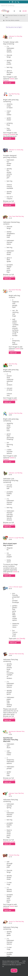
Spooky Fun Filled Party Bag (16, 921)
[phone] (18, 2)
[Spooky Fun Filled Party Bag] (5, 922)
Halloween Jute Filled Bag (15, 473)
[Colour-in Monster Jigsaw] (5, 588)
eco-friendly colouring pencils (17, 639)
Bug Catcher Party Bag (15, 289)
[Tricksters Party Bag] (5, 855)
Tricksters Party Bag (14, 855)
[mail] (15, 2)
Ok (14, 970)
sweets (11, 79)
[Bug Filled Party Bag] (5, 94)
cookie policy (23, 962)
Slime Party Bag (13, 364)
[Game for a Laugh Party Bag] (5, 538)
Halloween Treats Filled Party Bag (16, 794)
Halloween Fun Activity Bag (16, 149)
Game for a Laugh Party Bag (16, 537)
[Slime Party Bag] (5, 365)
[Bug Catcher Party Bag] (5, 291)
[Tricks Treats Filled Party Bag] (5, 217)
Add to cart (7, 83)
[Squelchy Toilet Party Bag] (5, 414)
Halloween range (9, 203)
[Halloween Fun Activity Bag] (5, 150)
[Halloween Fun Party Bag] (5, 37)
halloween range (9, 276)
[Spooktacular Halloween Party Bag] (5, 732)
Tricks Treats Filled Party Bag (16, 216)
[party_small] (5, 8)
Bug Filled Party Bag (14, 94)
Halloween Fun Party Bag (15, 36)
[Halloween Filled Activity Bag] (5, 654)
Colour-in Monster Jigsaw (15, 587)
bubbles (6, 80)
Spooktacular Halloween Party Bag (16, 732)
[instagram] (12, 2)
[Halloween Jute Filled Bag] (5, 473)
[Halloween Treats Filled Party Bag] (5, 794)
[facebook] (9, 2)
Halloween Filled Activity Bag (16, 653)
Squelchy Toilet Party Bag (15, 413)
